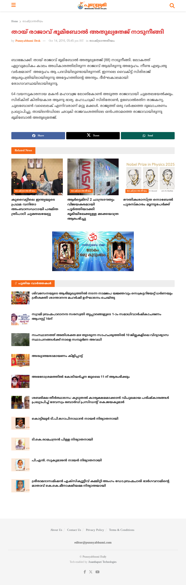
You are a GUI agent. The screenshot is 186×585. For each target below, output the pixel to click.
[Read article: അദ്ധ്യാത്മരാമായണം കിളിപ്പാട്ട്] (20, 360)
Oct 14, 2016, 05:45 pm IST (66, 41)
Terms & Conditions (121, 530)
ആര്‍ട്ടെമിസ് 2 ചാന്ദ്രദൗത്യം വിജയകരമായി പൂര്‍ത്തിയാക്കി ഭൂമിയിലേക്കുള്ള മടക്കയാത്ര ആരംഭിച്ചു (93, 209)
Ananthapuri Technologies (102, 562)
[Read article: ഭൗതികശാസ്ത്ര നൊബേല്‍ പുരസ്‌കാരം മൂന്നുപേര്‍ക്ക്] (149, 177)
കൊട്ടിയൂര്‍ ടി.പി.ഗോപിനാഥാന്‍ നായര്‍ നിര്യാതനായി (75, 419)
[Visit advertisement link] (93, 251)
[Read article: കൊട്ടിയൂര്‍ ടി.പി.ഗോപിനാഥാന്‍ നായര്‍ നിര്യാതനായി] (20, 423)
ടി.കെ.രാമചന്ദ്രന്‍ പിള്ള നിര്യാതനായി (62, 440)
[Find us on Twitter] (91, 572)
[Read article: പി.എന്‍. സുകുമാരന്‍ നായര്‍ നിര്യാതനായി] (20, 464)
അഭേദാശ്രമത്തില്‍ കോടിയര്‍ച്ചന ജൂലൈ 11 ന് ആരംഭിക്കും (81, 377)
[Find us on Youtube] (97, 572)
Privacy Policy (95, 530)
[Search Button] (172, 5)
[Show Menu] (13, 5)
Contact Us (74, 530)
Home (14, 21)
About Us (56, 530)
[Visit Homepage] (92, 5)
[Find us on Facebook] (85, 572)
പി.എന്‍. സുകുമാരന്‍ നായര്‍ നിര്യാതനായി (67, 460)
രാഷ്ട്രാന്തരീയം (32, 21)
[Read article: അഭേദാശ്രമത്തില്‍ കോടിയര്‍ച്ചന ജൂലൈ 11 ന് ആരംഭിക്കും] (20, 381)
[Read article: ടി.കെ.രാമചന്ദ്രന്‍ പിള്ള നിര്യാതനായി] (20, 444)
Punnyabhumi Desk (27, 41)
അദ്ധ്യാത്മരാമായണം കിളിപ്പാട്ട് (57, 356)
